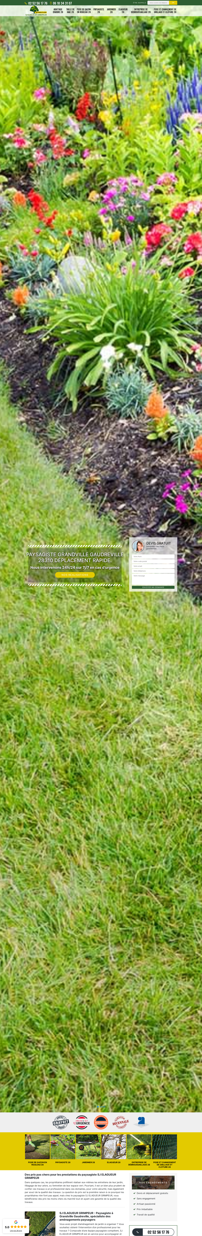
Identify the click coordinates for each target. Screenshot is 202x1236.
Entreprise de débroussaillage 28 (141, 11)
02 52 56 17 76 (37, 3)
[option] (101, 618)
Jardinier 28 (111, 11)
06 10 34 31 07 (62, 3)
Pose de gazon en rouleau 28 (84, 11)
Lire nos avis (16, 1231)
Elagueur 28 (123, 11)
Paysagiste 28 (98, 11)
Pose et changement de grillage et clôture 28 (165, 11)
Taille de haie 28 (70, 11)
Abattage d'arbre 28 (58, 11)
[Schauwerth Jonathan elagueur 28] (36, 10)
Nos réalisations (75, 574)
